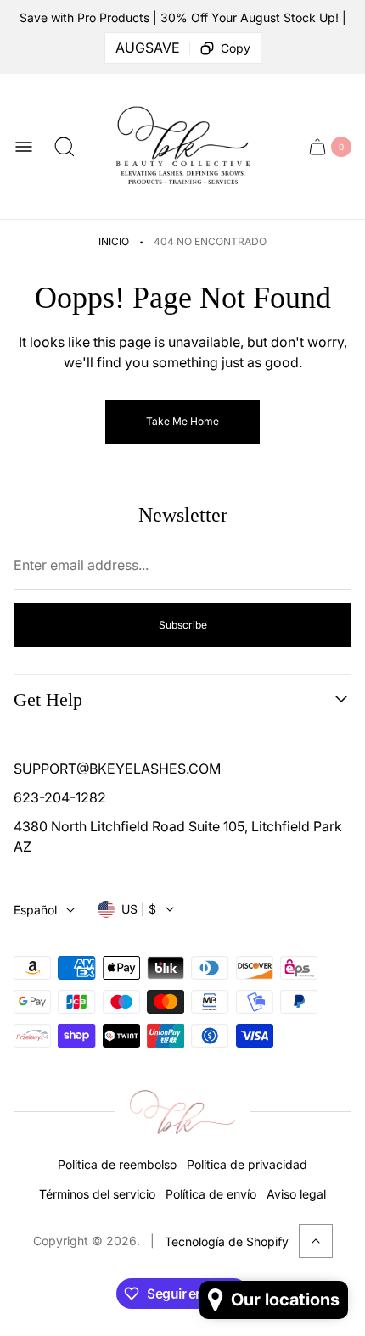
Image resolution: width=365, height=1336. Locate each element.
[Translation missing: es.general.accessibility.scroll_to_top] (316, 1241)
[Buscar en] (64, 146)
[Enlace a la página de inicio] (182, 1112)
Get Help (48, 699)
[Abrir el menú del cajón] (23, 146)
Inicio (113, 241)
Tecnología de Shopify (227, 1241)
